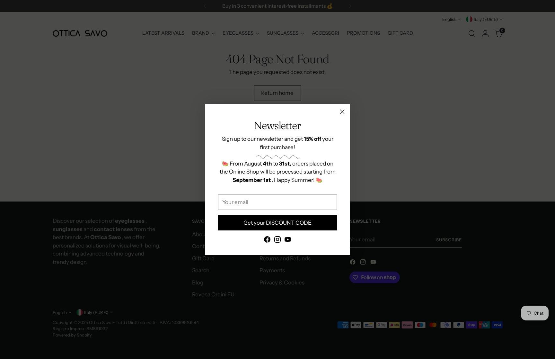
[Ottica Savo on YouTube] (288, 241)
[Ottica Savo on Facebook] (267, 241)
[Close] (342, 112)
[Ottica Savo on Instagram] (277, 241)
